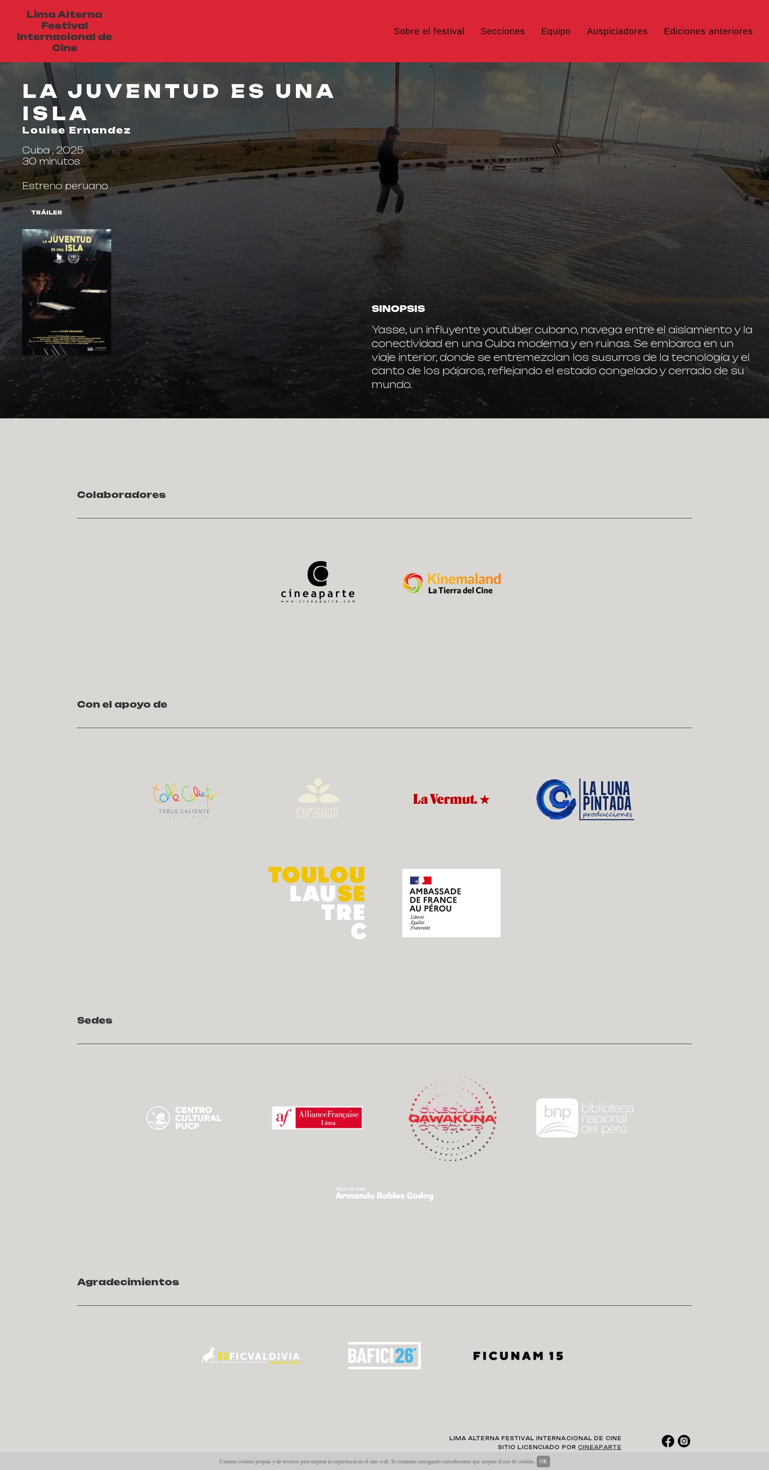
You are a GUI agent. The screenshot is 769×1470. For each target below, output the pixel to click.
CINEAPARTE (600, 1447)
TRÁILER (46, 212)
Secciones (503, 31)
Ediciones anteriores (708, 31)
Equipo (556, 31)
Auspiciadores (617, 31)
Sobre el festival (429, 31)
